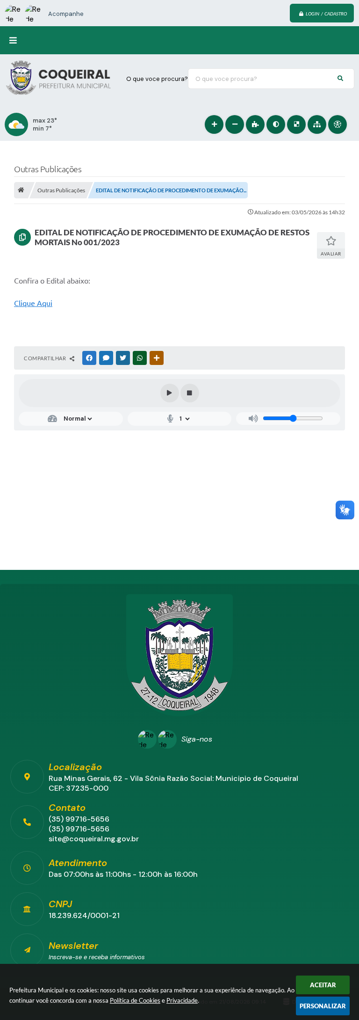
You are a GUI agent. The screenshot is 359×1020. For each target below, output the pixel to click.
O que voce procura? (157, 79)
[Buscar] (340, 78)
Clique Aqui (33, 303)
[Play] (169, 393)
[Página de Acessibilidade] (337, 124)
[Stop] (189, 393)
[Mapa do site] (317, 124)
